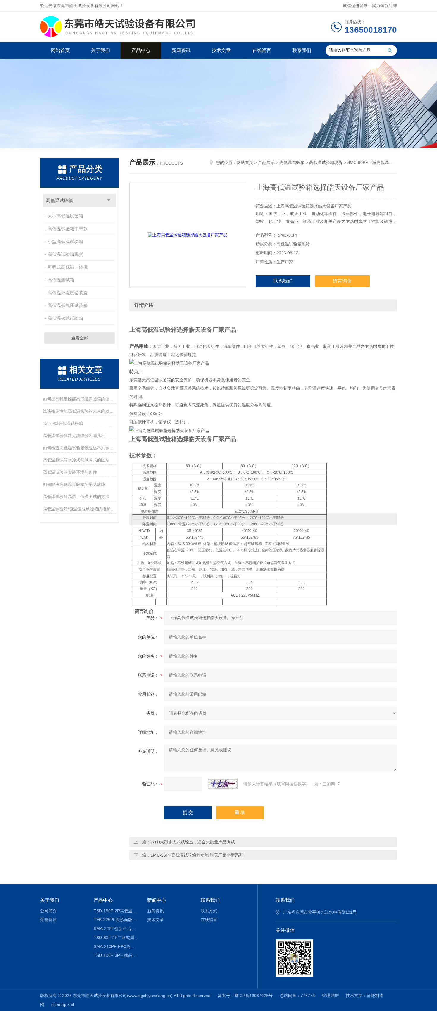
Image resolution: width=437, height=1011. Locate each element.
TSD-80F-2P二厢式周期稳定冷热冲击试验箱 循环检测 (116, 937)
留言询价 (342, 281)
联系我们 (301, 50)
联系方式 (209, 910)
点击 (108, 200)
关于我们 (100, 50)
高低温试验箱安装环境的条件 (70, 472)
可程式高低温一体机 (68, 267)
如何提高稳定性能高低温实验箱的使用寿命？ (79, 399)
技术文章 (221, 50)
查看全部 (79, 338)
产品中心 (140, 50)
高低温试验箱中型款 (68, 228)
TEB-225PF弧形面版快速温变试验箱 (116, 919)
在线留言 (261, 50)
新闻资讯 (181, 50)
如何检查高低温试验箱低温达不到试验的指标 (79, 447)
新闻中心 (156, 900)
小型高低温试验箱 (65, 241)
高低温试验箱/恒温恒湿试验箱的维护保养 (79, 508)
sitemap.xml (62, 1004)
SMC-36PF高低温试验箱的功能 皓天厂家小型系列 (196, 855)
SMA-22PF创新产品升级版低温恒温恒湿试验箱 (116, 928)
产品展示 (266, 162)
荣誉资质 (48, 919)
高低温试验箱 (59, 200)
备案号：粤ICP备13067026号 (245, 995)
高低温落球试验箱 (65, 318)
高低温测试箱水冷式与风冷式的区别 (76, 460)
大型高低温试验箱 (65, 215)
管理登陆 (330, 995)
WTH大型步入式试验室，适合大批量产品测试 (192, 842)
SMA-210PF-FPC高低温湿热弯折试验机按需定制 (116, 946)
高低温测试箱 (61, 279)
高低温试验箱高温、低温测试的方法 (76, 496)
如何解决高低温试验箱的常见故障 (74, 484)
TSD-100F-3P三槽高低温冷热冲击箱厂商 (116, 955)
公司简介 (48, 910)
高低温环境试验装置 (68, 292)
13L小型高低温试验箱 (63, 423)
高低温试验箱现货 (65, 254)
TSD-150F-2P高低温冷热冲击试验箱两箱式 (116, 910)
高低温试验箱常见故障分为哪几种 (74, 435)
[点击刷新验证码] (223, 784)
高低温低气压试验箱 (68, 305)
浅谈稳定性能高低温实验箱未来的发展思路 (79, 411)
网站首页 (60, 50)
